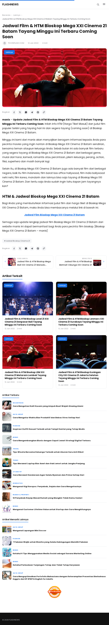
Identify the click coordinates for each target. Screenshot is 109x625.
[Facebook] (14, 112)
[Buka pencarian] (98, 4)
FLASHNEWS (10, 4)
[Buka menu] (104, 4)
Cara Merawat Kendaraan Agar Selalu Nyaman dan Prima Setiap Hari (48, 475)
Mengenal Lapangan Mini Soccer (29, 530)
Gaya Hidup (18, 414)
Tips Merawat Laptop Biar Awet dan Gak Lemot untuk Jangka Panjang (49, 463)
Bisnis (15, 437)
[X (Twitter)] (20, 112)
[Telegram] (32, 112)
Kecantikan (18, 403)
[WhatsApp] (26, 112)
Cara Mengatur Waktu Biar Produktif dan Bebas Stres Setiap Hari (46, 417)
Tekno (15, 460)
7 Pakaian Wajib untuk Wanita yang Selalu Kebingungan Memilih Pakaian (50, 542)
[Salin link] (43, 112)
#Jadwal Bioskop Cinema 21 (17, 241)
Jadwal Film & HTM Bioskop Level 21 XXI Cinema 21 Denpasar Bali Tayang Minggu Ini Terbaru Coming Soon (27, 321)
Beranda (6, 15)
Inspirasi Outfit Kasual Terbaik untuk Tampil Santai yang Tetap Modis (49, 429)
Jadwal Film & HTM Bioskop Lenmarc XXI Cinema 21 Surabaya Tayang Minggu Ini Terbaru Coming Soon (81, 321)
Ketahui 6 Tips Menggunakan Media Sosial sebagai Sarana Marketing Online (52, 553)
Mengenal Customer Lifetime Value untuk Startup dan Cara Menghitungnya (52, 509)
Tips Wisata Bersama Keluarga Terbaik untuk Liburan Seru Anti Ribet (48, 452)
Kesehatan (17, 483)
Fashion (16, 426)
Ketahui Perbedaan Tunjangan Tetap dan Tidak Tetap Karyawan (46, 565)
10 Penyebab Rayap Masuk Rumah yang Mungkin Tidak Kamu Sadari (47, 498)
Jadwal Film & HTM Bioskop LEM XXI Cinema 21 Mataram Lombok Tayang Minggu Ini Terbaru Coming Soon (25, 375)
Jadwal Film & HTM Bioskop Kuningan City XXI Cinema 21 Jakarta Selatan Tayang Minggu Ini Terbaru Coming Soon (79, 377)
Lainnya (16, 15)
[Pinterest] (37, 112)
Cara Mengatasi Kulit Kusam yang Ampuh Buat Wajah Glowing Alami (48, 406)
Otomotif (17, 472)
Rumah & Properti (21, 495)
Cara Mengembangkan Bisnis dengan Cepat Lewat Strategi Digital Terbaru (52, 440)
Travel (16, 449)
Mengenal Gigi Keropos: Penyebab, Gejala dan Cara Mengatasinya (47, 486)
